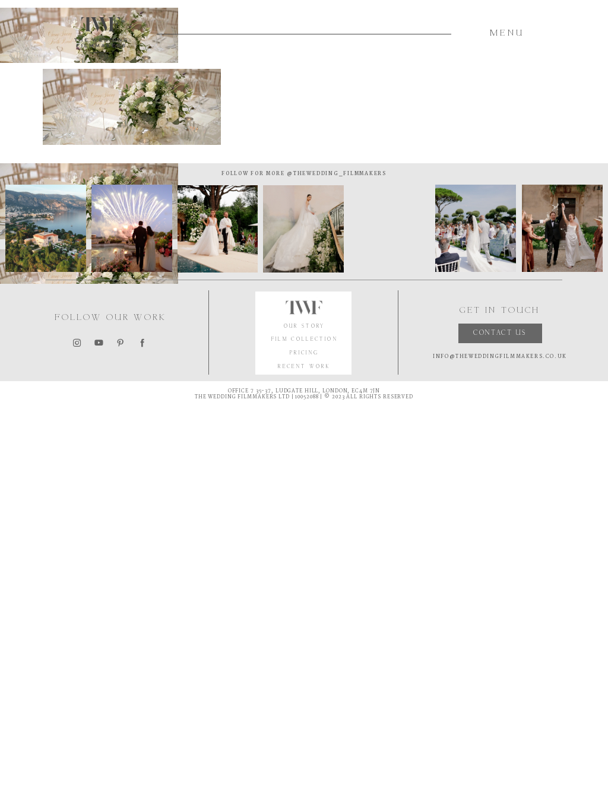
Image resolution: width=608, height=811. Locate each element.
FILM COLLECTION (304, 340)
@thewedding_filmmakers (335, 174)
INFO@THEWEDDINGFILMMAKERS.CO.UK (500, 356)
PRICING (304, 353)
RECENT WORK (304, 367)
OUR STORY (304, 327)
